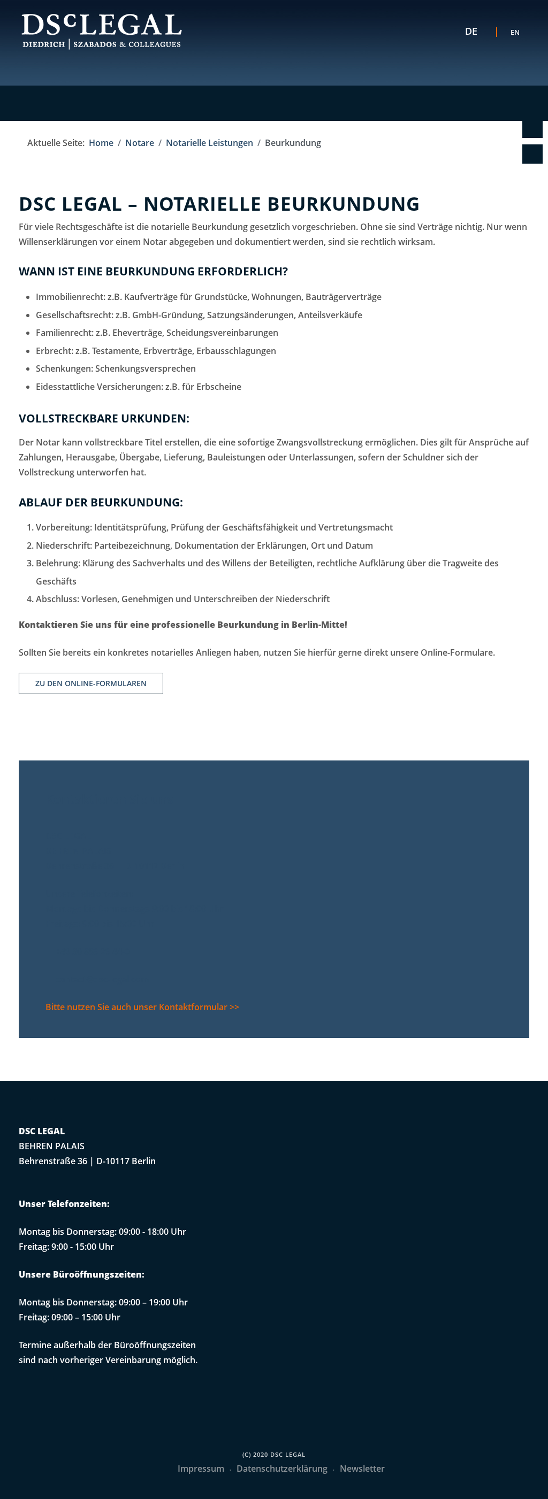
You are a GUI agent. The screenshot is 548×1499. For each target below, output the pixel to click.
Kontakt (531, 128)
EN (515, 32)
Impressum (201, 1468)
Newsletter (362, 1468)
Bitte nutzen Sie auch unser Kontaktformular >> (142, 1007)
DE (471, 31)
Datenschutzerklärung (282, 1468)
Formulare (531, 154)
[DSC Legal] (101, 31)
